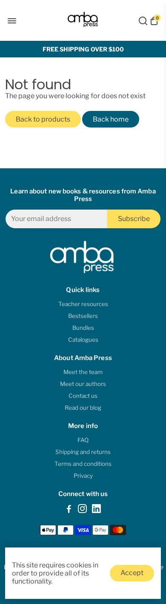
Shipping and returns (83, 451)
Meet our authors (83, 383)
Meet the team (83, 372)
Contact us (83, 395)
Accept (131, 573)
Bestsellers (83, 315)
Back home (111, 119)
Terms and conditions (83, 463)
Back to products (43, 119)
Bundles (83, 327)
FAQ (83, 440)
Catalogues (83, 339)
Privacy (83, 475)
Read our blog (83, 407)
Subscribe (134, 219)
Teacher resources (83, 304)
